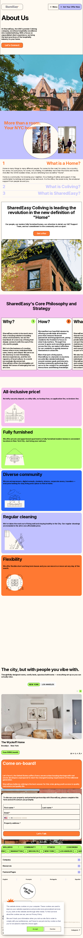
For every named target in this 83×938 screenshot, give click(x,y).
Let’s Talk (41, 833)
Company (7, 860)
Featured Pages (9, 872)
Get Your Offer (28, 890)
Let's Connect (12, 45)
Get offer (41, 233)
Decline (52, 929)
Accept (35, 929)
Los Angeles (48, 684)
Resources (7, 866)
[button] (80, 691)
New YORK (34, 684)
